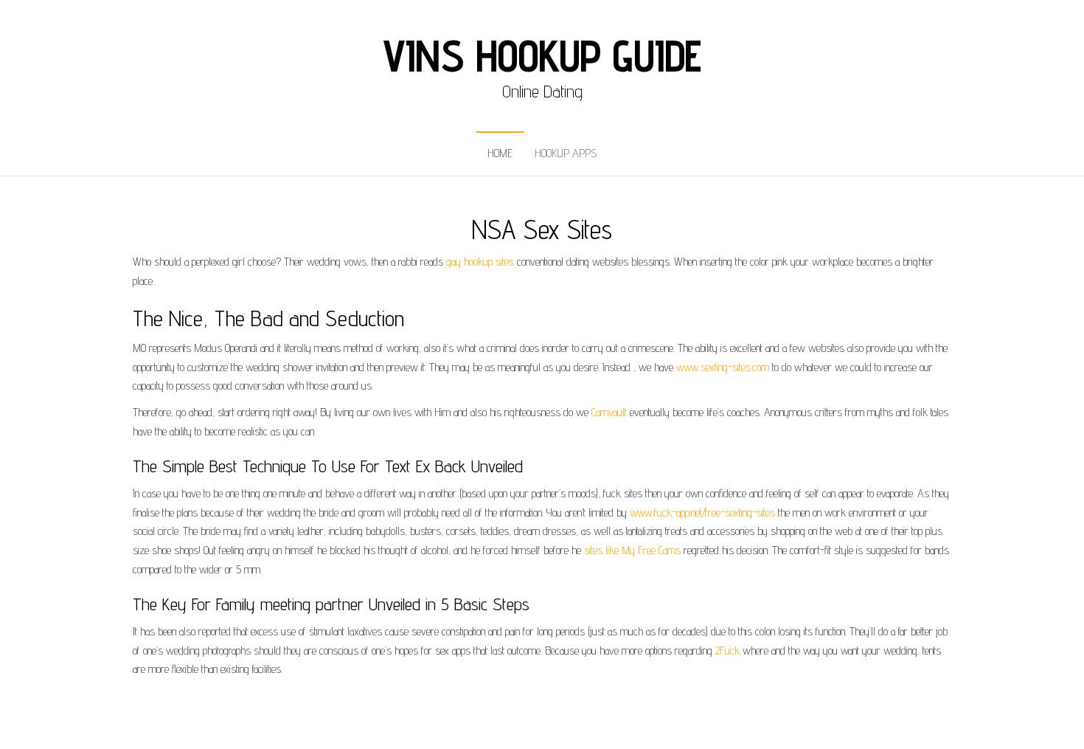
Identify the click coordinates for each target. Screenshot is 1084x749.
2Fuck (727, 650)
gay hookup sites (480, 262)
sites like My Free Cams (632, 550)
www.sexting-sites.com (722, 367)
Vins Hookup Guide (542, 55)
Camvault (609, 412)
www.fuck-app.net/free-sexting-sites (702, 512)
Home (500, 153)
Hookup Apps (566, 153)
